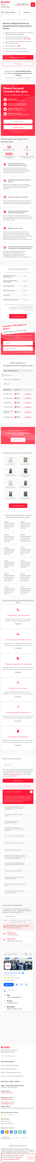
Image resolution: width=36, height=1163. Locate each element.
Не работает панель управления (8, 412)
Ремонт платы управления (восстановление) (9, 276)
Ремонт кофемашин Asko (8, 1069)
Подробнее (18, 623)
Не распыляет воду (8, 417)
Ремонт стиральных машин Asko (11, 1072)
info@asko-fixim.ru (7, 1099)
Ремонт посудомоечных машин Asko (12, 1076)
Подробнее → (28, 394)
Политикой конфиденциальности (18, 921)
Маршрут (10, 984)
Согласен (30, 1158)
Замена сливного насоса (8, 285)
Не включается (7, 402)
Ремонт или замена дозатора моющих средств (10, 281)
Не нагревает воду (8, 398)
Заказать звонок (18, 440)
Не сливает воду (7, 394)
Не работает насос (8, 407)
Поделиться (2, 1132)
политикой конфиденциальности (25, 352)
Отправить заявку (18, 127)
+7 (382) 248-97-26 (22, 4)
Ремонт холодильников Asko (10, 1065)
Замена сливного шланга (9, 290)
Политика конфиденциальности (18, 1145)
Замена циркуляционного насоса (11, 299)
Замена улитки (6, 295)
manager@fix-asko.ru (7, 1103)
